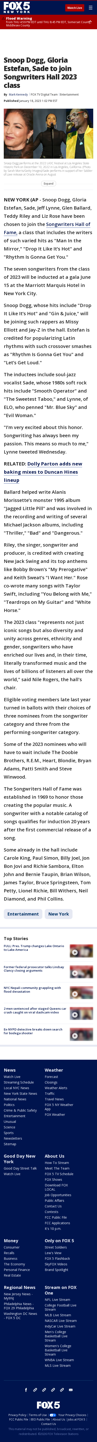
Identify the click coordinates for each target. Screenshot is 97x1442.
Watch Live (74, 8)
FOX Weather (55, 1114)
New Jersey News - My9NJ (18, 1296)
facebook (26, 1390)
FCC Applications (57, 1223)
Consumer (12, 1247)
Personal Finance (17, 1269)
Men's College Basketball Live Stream (56, 1336)
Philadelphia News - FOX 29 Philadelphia (19, 1306)
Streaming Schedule (19, 1082)
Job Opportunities (58, 1195)
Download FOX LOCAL (56, 1187)
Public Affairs (54, 1200)
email (71, 1390)
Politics (9, 1104)
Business (10, 1258)
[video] (81, 950)
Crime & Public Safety (20, 1110)
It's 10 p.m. (53, 1228)
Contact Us (53, 1206)
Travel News (54, 1099)
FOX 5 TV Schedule (59, 1174)
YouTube (53, 1390)
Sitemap (10, 1144)
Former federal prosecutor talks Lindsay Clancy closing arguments (34, 969)
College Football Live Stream (61, 1307)
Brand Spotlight (56, 1269)
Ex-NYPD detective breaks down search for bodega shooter (33, 1031)
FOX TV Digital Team (44, 95)
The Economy (14, 1264)
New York (58, 914)
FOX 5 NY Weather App (59, 1106)
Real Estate (12, 1275)
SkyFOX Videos (56, 1264)
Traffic (50, 1093)
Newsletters (13, 1138)
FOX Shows (53, 1179)
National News (15, 1099)
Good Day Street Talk (20, 1168)
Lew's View (53, 1253)
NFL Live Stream (57, 1299)
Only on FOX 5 (59, 1240)
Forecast (51, 1076)
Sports (9, 1133)
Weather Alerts (56, 1088)
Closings (51, 1082)
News (10, 1070)
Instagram (35, 1390)
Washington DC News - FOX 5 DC (20, 1315)
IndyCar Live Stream (60, 1326)
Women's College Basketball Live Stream (58, 1350)
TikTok (44, 1390)
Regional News (19, 1287)
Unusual (10, 1121)
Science (9, 1127)
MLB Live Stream (58, 1315)
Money (11, 1240)
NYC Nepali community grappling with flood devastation (32, 990)
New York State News (20, 1093)
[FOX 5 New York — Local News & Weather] (17, 7)
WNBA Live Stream (59, 1360)
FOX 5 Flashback (57, 1258)
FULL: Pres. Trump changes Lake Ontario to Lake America (34, 948)
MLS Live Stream (58, 1365)
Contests (51, 1211)
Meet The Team (57, 1168)
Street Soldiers (56, 1247)
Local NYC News (16, 1088)
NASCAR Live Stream (61, 1320)
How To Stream (57, 1162)
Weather (54, 1070)
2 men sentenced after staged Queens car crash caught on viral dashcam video (35, 1010)
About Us (54, 1156)
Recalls (9, 1253)
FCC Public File (56, 1217)
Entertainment (69, 95)
